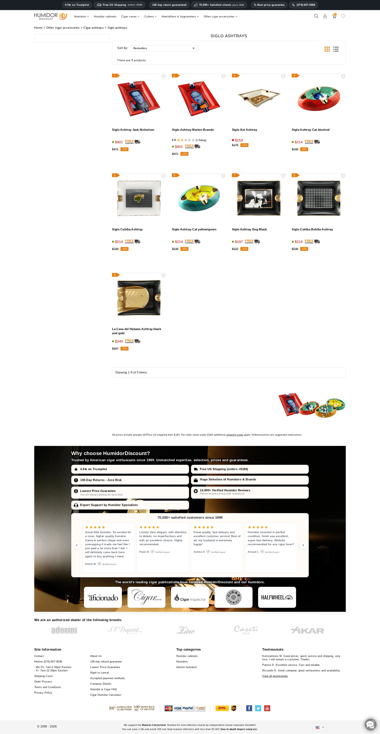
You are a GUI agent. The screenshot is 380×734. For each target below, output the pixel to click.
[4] (189, 140)
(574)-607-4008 (306, 4)
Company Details (100, 683)
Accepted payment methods (107, 678)
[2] (181, 140)
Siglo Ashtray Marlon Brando (193, 129)
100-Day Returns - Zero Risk (101, 480)
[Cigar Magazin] (234, 597)
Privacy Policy (43, 692)
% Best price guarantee (269, 4)
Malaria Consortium (154, 725)
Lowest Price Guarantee (98, 491)
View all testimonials (275, 676)
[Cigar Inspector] (190, 597)
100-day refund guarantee (106, 661)
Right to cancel (99, 672)
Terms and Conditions (47, 687)
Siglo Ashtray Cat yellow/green (194, 229)
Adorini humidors (186, 667)
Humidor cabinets (187, 656)
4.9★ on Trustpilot (77, 5)
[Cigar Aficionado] (103, 597)
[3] (185, 140)
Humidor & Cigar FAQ (103, 689)
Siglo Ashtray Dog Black (249, 229)
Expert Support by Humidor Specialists (109, 505)
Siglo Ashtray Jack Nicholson (133, 129)
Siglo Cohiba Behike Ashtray (312, 229)
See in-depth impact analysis (238, 729)
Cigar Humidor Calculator (105, 694)
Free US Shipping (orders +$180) (224, 469)
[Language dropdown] (319, 727)
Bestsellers (140, 48)
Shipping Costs (43, 676)
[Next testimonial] (303, 545)
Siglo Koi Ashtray (244, 129)
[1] (178, 140)
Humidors (182, 661)
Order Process (43, 681)
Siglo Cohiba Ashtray (127, 229)
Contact (39, 656)
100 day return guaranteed (169, 4)
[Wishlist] (343, 17)
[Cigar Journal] (146, 597)
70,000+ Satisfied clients (221, 5)
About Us (96, 656)
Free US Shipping (122, 4)
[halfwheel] (277, 597)
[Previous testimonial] (77, 545)
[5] (193, 140)
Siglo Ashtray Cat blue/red (311, 129)
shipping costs (234, 434)
